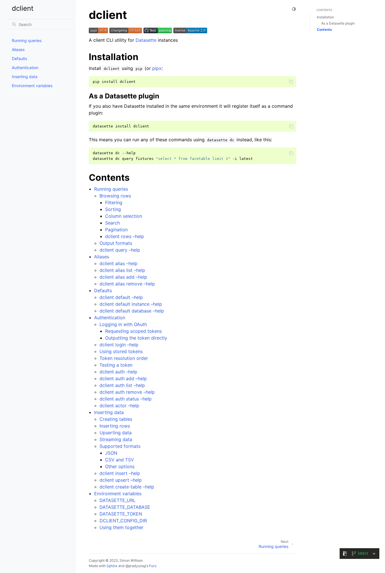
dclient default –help (121, 297)
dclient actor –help (119, 405)
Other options (119, 466)
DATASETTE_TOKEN (120, 514)
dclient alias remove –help (127, 283)
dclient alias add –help (123, 277)
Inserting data (24, 76)
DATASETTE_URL (117, 500)
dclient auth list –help (122, 385)
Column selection (123, 216)
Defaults (19, 58)
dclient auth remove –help (127, 392)
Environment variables (32, 85)
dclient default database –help (131, 311)
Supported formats (119, 446)
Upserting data (115, 432)
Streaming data (115, 439)
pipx (156, 68)
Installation (325, 17)
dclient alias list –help (122, 270)
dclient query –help (119, 250)
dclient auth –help (118, 371)
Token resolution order (123, 358)
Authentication (25, 67)
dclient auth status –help (125, 399)
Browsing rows (115, 196)
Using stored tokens (121, 351)
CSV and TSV (119, 459)
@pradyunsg (135, 566)
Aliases (18, 49)
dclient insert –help (119, 473)
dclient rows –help (124, 236)
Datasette (146, 40)
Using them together (121, 527)
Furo (152, 566)
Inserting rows (114, 426)
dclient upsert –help (120, 480)
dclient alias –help (118, 263)
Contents (324, 29)
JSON (111, 453)
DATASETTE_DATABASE (124, 507)
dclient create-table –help (126, 487)
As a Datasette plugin (338, 23)
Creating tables (115, 419)
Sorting (113, 209)
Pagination (116, 229)
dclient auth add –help (123, 378)
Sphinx (112, 566)
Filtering (113, 202)
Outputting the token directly (136, 338)
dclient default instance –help (130, 304)
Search (112, 223)
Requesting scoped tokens (133, 331)
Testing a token (115, 365)
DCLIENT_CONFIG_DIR (123, 520)
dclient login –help (118, 344)
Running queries (26, 40)
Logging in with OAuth (123, 324)
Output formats (115, 243)
